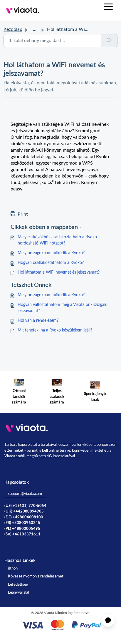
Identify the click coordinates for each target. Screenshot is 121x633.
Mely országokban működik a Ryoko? (51, 253)
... (34, 29)
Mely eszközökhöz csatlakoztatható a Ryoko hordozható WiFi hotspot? (57, 240)
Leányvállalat (18, 593)
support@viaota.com (25, 494)
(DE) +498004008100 (23, 517)
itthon (13, 568)
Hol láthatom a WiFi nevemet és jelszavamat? (59, 272)
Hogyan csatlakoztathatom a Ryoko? (51, 263)
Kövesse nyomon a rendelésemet (35, 576)
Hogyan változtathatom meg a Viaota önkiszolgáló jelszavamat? (62, 308)
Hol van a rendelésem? (38, 321)
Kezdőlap (13, 29)
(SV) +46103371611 (22, 534)
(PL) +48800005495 (22, 529)
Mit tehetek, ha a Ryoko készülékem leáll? (55, 330)
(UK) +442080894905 (24, 511)
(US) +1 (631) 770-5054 (25, 506)
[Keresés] (109, 40)
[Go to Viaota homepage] (23, 10)
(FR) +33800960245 (22, 523)
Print (23, 214)
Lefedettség (18, 585)
